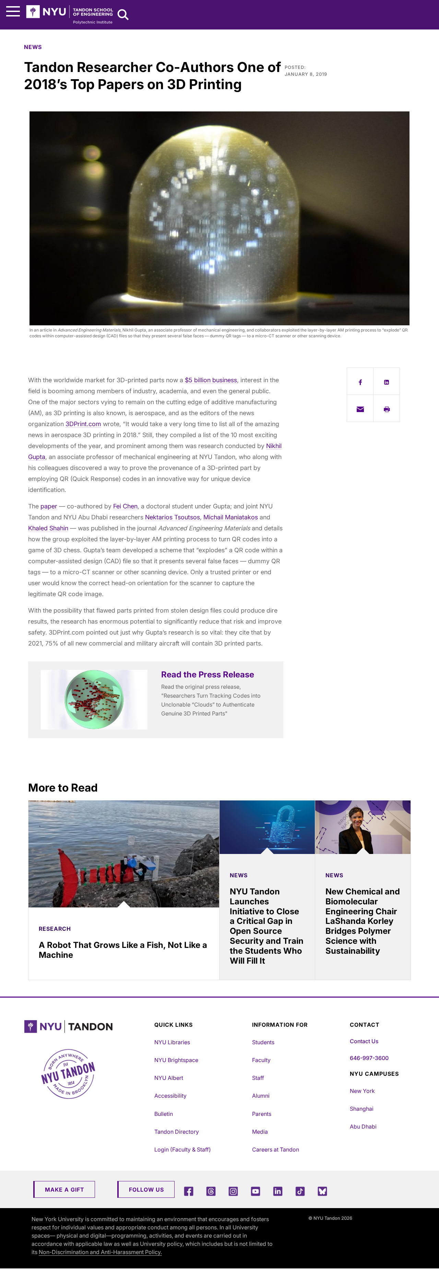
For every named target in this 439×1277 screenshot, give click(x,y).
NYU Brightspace (176, 1060)
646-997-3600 (369, 1058)
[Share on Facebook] (360, 381)
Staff (258, 1077)
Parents (261, 1113)
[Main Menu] (13, 11)
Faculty (261, 1060)
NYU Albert (168, 1077)
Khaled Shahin (48, 528)
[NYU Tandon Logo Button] (87, 1026)
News (33, 47)
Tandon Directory (176, 1131)
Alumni (261, 1095)
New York (362, 1090)
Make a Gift (64, 1189)
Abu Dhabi (363, 1126)
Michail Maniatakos (230, 517)
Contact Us (364, 1041)
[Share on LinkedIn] (386, 381)
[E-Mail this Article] (360, 408)
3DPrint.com (83, 423)
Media (260, 1131)
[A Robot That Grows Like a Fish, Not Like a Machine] (123, 853)
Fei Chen (125, 506)
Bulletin (163, 1113)
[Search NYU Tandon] (123, 15)
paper (48, 506)
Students (263, 1042)
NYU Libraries (172, 1042)
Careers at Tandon (275, 1149)
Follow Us (146, 1189)
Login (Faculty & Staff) (182, 1149)
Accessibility (170, 1095)
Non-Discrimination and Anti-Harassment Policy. (100, 1252)
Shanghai (361, 1108)
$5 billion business (211, 380)
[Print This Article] (386, 408)
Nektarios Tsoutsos (172, 517)
